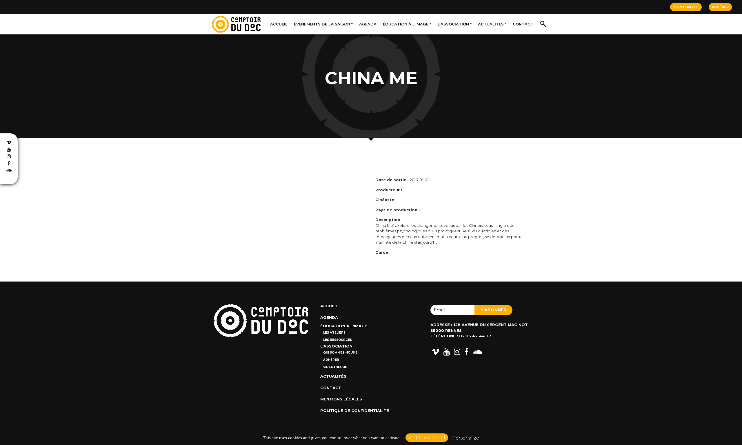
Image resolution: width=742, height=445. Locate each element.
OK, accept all (428, 437)
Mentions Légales (341, 399)
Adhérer (720, 7)
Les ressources (337, 340)
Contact (523, 24)
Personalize (465, 438)
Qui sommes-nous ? (340, 352)
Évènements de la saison (322, 24)
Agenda (368, 24)
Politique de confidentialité (354, 410)
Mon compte (686, 7)
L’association (453, 24)
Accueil (279, 24)
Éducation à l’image (405, 24)
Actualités (491, 24)
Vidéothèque (335, 367)
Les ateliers (334, 332)
